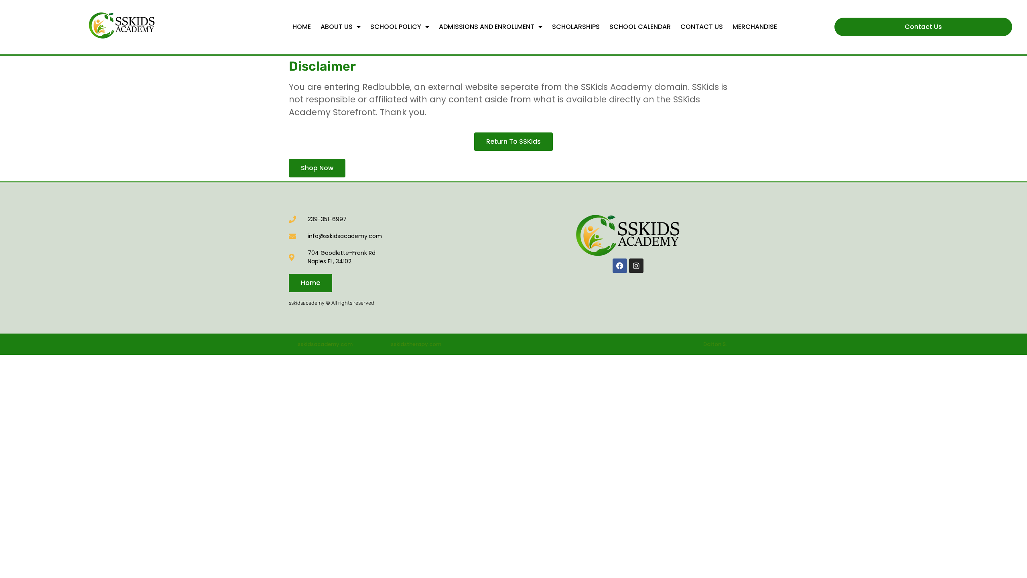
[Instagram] (636, 265)
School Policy (395, 26)
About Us (337, 26)
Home (301, 26)
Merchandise (755, 26)
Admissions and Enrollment (486, 26)
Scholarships (576, 26)
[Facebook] (620, 265)
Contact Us (701, 26)
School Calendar (640, 26)
